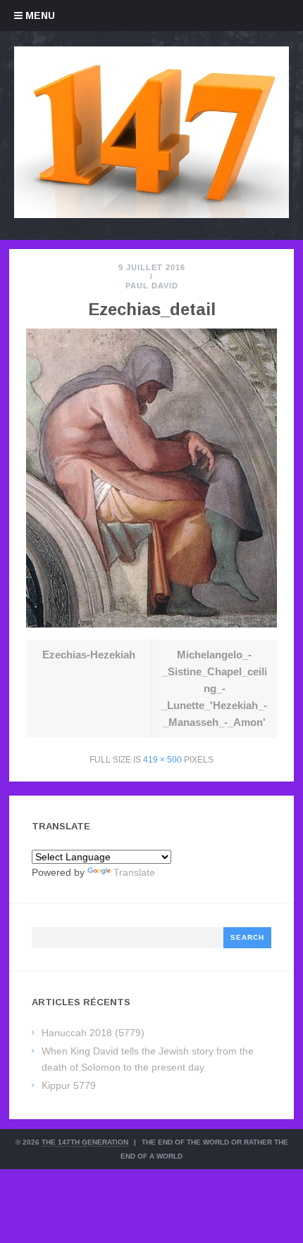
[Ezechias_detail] (151, 624)
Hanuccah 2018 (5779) (93, 1032)
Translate (134, 872)
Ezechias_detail (152, 309)
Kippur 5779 (69, 1085)
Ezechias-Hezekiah (88, 655)
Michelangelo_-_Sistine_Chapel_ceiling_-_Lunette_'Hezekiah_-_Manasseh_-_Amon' (214, 688)
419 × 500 (162, 760)
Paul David (151, 285)
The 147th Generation (85, 1142)
